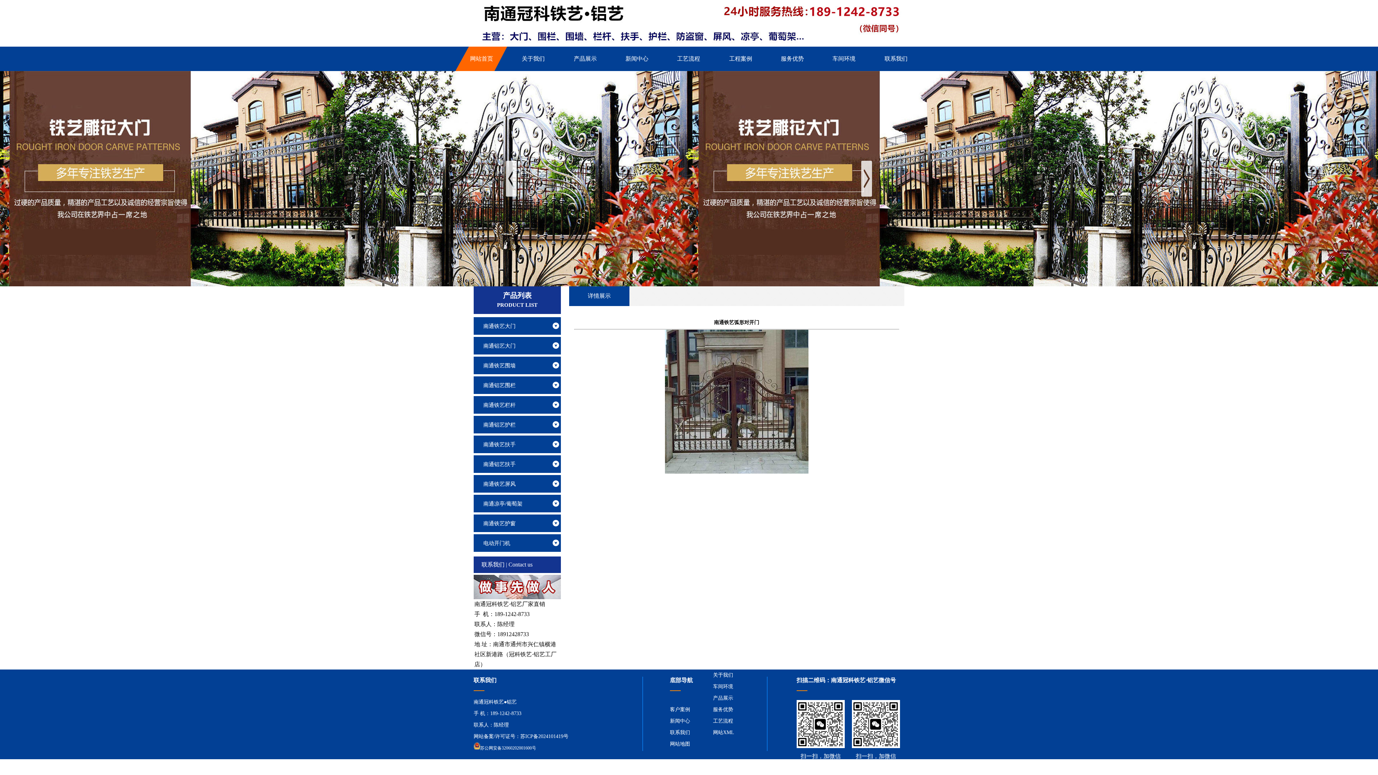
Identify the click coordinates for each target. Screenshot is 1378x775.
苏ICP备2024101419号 (544, 736)
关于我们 (723, 675)
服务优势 (723, 709)
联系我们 (680, 732)
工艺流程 (723, 721)
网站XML (723, 732)
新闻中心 (680, 721)
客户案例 (680, 709)
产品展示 (723, 698)
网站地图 (680, 744)
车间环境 (723, 686)
